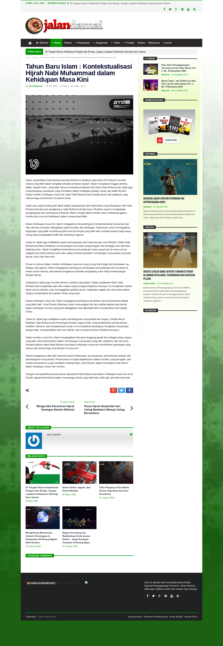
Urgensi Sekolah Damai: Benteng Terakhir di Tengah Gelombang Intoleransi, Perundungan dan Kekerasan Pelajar (169, 269)
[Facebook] (164, 3)
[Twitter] (170, 3)
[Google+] (176, 3)
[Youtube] (188, 3)
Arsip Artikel (175, 610)
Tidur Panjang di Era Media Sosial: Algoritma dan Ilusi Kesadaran (114, 484)
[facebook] (129, 384)
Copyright (31, 610)
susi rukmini (36, 80)
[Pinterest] (182, 3)
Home (28, 51)
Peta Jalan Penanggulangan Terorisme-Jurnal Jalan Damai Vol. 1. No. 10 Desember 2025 (178, 62)
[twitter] (121, 384)
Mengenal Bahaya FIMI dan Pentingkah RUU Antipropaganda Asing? (163, 194)
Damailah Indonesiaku (42, 577)
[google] (113, 384)
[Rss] (194, 3)
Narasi (35, 51)
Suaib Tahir (149, 277)
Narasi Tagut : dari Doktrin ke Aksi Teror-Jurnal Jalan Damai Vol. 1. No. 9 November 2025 (178, 78)
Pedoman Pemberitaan (155, 610)
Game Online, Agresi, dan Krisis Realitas (90, 3)
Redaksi (165, 69)
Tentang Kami (135, 610)
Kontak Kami (190, 610)
